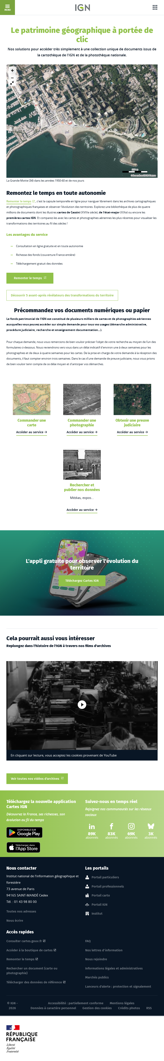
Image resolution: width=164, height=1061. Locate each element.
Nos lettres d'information (104, 950)
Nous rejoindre (96, 959)
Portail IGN (99, 905)
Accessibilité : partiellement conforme (75, 1003)
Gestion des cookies (97, 1008)
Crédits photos (129, 1008)
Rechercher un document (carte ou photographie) (31, 970)
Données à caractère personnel (53, 1008)
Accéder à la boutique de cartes (29, 950)
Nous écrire (14, 921)
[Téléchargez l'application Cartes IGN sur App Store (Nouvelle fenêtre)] (23, 847)
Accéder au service (29, 432)
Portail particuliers (105, 877)
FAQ (88, 941)
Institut (97, 913)
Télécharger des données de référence (34, 982)
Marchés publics (97, 977)
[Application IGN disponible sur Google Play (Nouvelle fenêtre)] (24, 832)
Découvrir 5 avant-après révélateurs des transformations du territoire (62, 295)
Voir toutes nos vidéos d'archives (35, 779)
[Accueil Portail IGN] (82, 7)
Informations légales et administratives (114, 968)
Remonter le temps (18, 201)
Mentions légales (122, 1003)
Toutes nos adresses (21, 911)
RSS (149, 1008)
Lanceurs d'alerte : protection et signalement (118, 986)
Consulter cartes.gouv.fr (24, 941)
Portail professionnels (108, 886)
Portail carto (101, 895)
